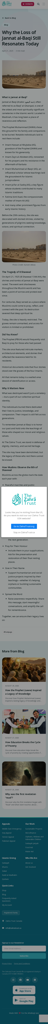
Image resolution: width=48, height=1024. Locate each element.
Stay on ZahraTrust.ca (24, 532)
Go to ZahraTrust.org (24, 526)
